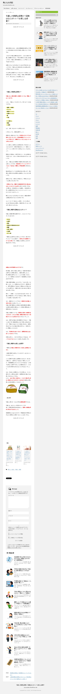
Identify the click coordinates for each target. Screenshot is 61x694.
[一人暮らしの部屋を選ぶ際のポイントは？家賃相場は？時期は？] (18, 448)
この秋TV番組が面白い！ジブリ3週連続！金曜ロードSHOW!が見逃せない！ (51, 61)
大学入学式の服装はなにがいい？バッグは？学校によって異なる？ (22, 636)
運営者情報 (47, 8)
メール (10, 515)
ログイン (38, 144)
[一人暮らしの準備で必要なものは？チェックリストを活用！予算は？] (27, 448)
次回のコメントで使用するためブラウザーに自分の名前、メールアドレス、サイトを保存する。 (18, 529)
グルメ (37, 120)
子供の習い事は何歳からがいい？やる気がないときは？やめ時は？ (22, 624)
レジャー (38, 124)
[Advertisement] (18, 37)
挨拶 (20, 469)
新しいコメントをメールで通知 (15, 534)
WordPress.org (39, 150)
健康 (37, 126)
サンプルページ (29, 8)
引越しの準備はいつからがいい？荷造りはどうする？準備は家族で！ (9, 456)
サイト (9, 520)
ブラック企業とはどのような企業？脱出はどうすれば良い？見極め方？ (50, 22)
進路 (37, 138)
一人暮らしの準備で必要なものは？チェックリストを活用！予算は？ (27, 456)
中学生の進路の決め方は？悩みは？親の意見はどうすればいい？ (22, 570)
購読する (39, 11)
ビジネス (38, 122)
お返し (13, 469)
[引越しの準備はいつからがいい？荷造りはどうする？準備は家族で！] (9, 448)
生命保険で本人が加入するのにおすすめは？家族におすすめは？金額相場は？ (22, 558)
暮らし (9, 469)
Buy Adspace (7, 8)
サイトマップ (21, 8)
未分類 (37, 134)
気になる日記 (8, 2)
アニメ (37, 116)
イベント (38, 118)
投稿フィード (39, 146)
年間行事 (38, 130)
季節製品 (38, 128)
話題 (37, 136)
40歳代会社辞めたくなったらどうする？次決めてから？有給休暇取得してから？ (22, 661)
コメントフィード (40, 148)
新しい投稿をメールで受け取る (15, 537)
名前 (10, 510)
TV (36, 114)
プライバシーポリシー (39, 8)
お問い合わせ (14, 8)
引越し (16, 469)
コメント (11, 495)
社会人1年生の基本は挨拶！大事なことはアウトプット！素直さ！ (22, 649)
